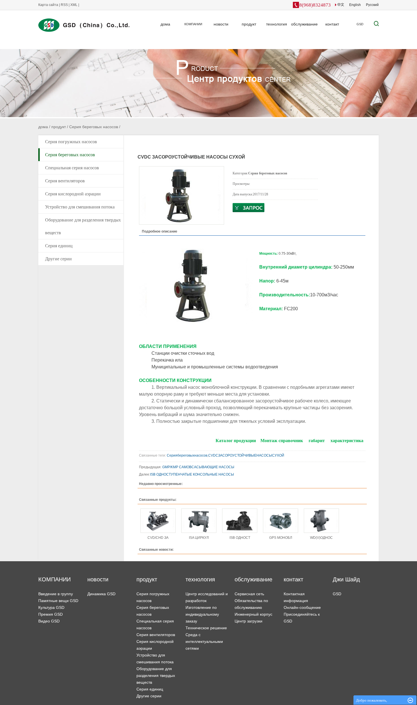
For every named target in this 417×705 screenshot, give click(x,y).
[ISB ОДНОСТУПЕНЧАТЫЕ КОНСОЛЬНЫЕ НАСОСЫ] (239, 520)
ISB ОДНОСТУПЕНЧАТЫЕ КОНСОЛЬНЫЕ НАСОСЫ (192, 474)
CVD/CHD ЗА (158, 538)
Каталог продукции (236, 440)
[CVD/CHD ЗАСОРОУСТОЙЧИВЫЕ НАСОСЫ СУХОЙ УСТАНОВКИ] (158, 520)
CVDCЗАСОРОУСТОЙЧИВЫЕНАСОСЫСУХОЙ (246, 455)
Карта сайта (48, 5)
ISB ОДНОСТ (239, 538)
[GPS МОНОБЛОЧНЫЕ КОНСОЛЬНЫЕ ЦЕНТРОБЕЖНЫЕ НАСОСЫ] (280, 520)
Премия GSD (50, 614)
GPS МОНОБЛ (280, 538)
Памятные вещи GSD (58, 600)
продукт (249, 24)
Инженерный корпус (253, 614)
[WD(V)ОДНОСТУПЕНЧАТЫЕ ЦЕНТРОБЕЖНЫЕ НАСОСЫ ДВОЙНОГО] (321, 520)
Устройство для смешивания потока (80, 206)
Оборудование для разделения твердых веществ (83, 226)
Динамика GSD (101, 594)
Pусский (372, 5)
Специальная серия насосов (72, 167)
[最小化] (410, 700)
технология (276, 24)
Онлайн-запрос (248, 207)
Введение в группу (55, 594)
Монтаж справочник (281, 440)
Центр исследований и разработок (207, 597)
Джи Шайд (346, 579)
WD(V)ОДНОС (321, 538)
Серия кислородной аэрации (73, 193)
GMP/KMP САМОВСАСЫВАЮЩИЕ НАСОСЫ (198, 467)
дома (165, 24)
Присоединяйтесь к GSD (302, 617)
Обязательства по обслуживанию (251, 604)
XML (73, 5)
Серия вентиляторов (65, 180)
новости (221, 24)
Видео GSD (49, 621)
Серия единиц (59, 245)
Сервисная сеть (249, 594)
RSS (64, 5)
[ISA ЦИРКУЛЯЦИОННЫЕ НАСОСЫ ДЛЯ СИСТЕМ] (198, 520)
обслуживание (304, 24)
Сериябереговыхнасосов (187, 455)
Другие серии (58, 258)
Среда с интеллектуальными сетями (204, 641)
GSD (360, 24)
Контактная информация (296, 597)
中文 (340, 5)
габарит (317, 440)
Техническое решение (206, 628)
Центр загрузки (248, 621)
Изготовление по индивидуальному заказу (202, 614)
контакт (332, 24)
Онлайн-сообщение (302, 607)
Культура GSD (51, 607)
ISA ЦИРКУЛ (199, 538)
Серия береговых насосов (93, 126)
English (355, 5)
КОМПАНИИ (193, 24)
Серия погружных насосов (71, 141)
